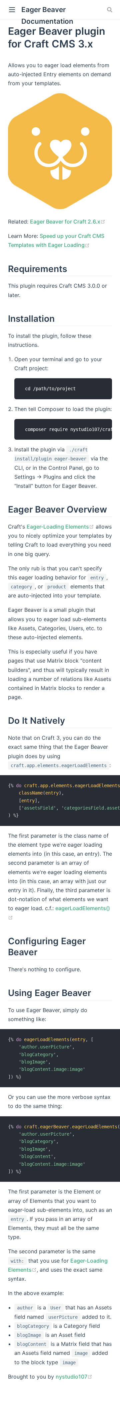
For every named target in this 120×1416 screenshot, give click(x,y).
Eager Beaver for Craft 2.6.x (65, 221)
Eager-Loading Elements (58, 526)
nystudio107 (71, 1376)
